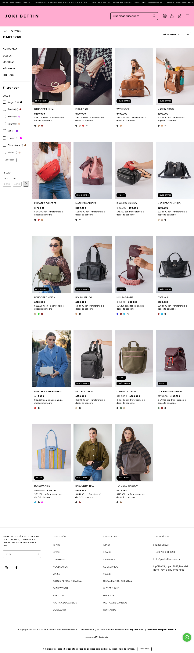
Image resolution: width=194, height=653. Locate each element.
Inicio (5, 31)
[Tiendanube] (97, 637)
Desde (5, 178)
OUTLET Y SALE (60, 588)
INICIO (56, 545)
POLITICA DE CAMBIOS (65, 602)
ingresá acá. (137, 629)
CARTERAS (59, 559)
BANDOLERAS (10, 49)
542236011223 (161, 544)
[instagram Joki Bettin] (6, 567)
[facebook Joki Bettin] (16, 567)
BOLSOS (7, 55)
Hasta (16, 178)
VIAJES (56, 574)
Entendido (144, 649)
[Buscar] (154, 15)
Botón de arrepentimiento (161, 629)
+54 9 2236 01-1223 (164, 552)
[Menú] (187, 16)
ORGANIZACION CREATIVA (67, 581)
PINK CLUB (58, 595)
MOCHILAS (8, 62)
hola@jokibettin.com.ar (166, 559)
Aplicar (26, 184)
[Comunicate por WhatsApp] (187, 637)
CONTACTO (59, 609)
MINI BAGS (8, 75)
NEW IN (56, 552)
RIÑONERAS (9, 68)
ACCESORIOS (60, 566)
